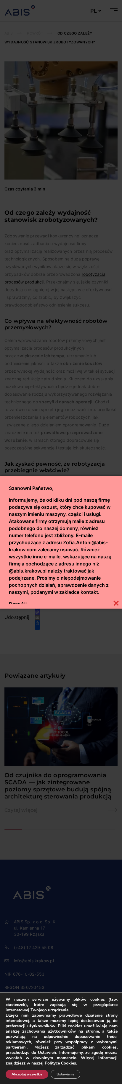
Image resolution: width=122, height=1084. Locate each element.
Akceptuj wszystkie (27, 1074)
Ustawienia (65, 1074)
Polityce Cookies (60, 1063)
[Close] (116, 602)
